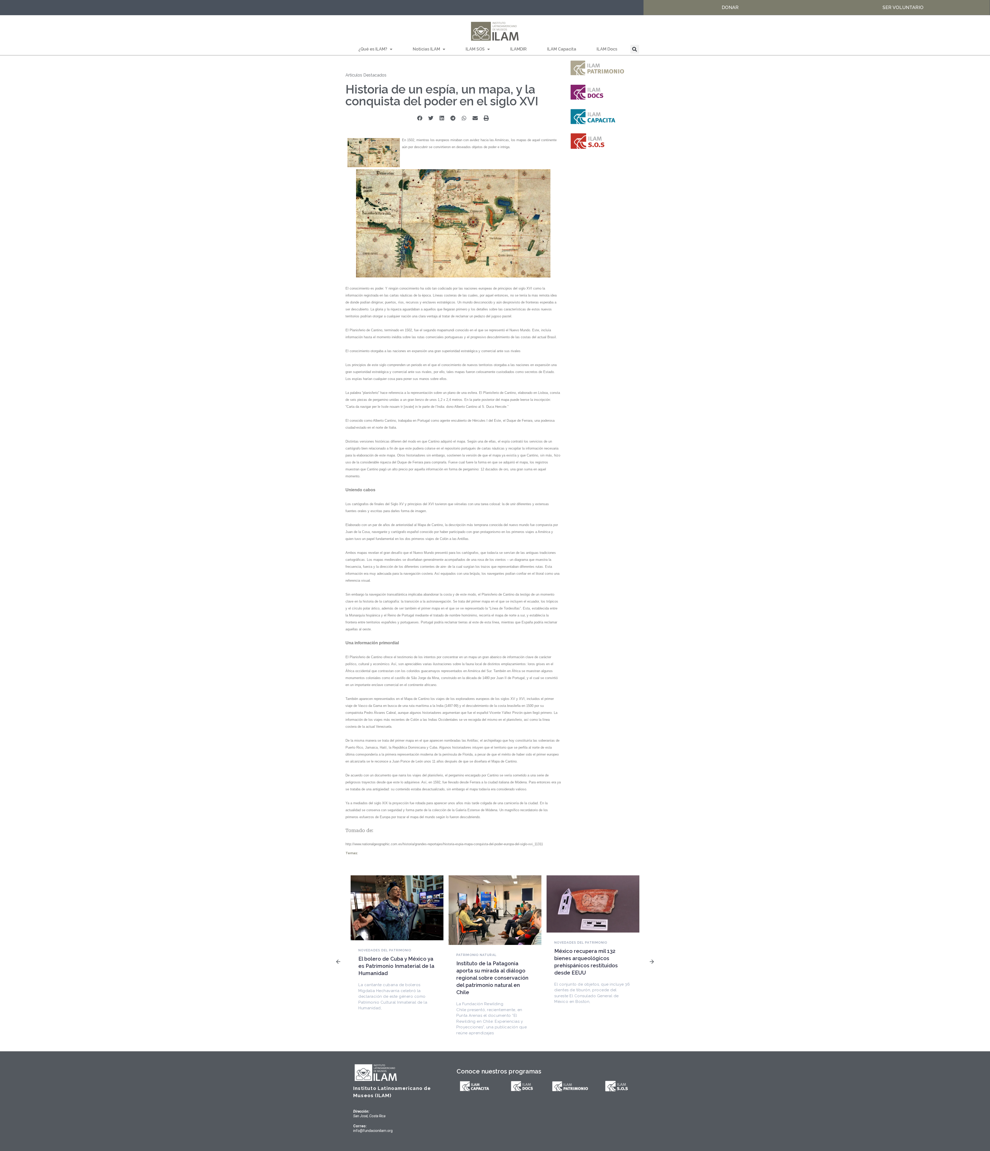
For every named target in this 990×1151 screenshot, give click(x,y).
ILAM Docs (607, 49)
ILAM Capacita (561, 49)
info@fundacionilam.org (373, 1131)
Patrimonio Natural (476, 955)
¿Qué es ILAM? (372, 49)
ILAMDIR (518, 49)
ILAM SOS (475, 49)
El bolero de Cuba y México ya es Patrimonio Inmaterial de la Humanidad (396, 966)
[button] (634, 49)
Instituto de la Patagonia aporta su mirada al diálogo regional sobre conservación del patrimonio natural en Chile (492, 977)
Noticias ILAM (426, 49)
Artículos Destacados (365, 75)
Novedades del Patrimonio (384, 950)
